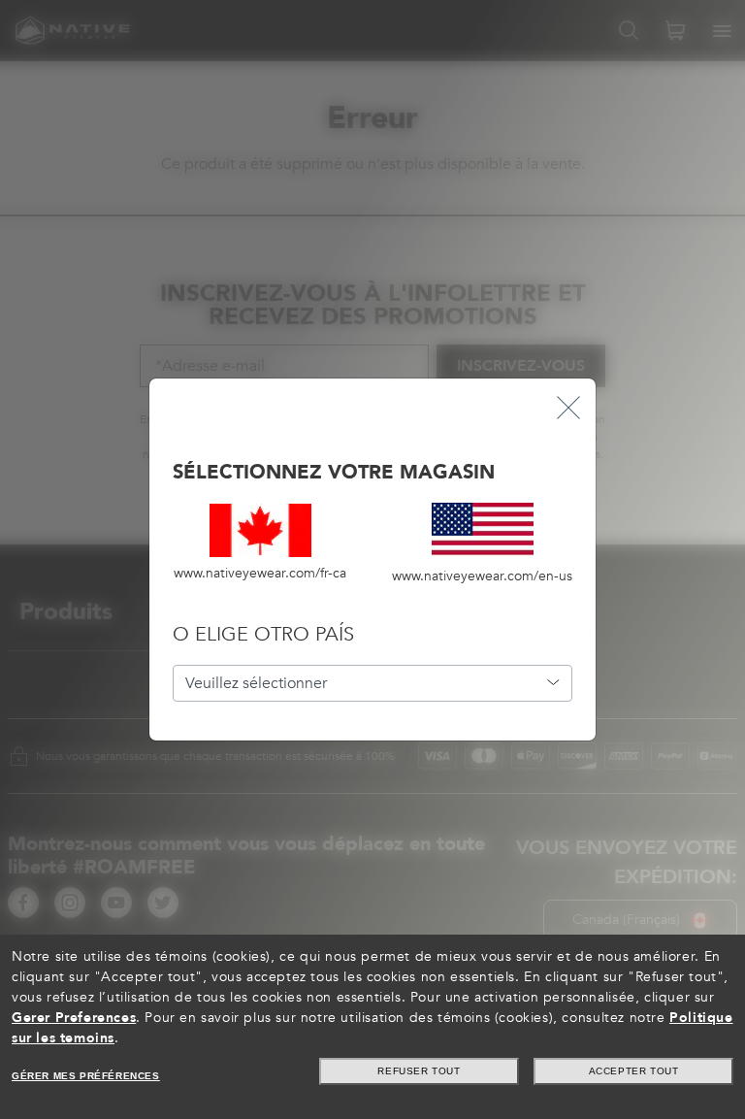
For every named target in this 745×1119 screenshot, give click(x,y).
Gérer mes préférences (86, 1075)
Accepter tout (634, 1071)
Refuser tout (418, 1071)
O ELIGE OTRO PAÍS (263, 634)
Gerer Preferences (74, 1017)
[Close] (568, 406)
